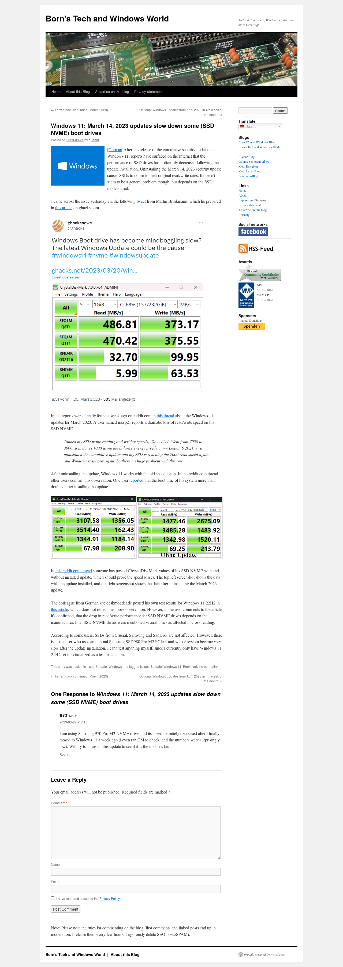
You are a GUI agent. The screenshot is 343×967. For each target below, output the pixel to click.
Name (55, 864)
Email (55, 881)
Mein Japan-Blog (249, 171)
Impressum (245, 200)
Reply (63, 754)
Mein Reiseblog (248, 166)
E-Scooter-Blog (248, 176)
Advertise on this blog (112, 91)
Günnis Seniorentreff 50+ (254, 161)
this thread (165, 415)
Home (56, 91)
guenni (94, 139)
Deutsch (251, 127)
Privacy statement (148, 91)
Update (101, 666)
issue (91, 666)
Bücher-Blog (246, 156)
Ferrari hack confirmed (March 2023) (79, 109)
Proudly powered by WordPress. (264, 954)
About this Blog (78, 91)
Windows (115, 666)
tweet (141, 201)
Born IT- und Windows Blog (256, 142)
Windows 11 (172, 666)
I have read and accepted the (89, 898)
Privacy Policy (110, 898)
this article (63, 207)
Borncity (243, 214)
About (242, 195)
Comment (59, 803)
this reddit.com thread (73, 570)
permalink (211, 666)
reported (136, 480)
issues (145, 666)
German (115, 149)
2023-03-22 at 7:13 (73, 722)
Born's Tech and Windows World (107, 18)
